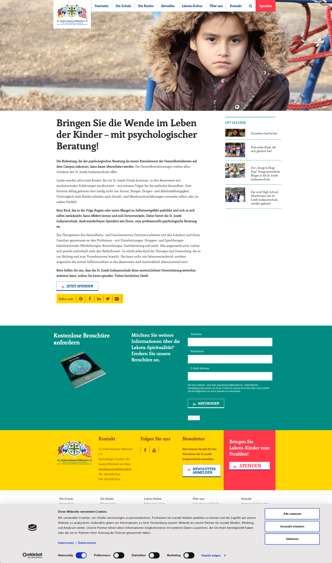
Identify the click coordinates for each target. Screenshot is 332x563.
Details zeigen (211, 555)
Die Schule (123, 6)
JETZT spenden (80, 286)
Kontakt (236, 6)
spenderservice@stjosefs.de (115, 469)
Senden (193, 418)
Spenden (265, 6)
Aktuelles (168, 6)
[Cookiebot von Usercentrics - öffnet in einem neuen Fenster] (32, 555)
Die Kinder (146, 6)
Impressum (67, 542)
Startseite (101, 6)
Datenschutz (87, 542)
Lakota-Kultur (192, 6)
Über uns (216, 6)
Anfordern (208, 403)
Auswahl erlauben (292, 526)
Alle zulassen (292, 513)
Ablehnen (292, 539)
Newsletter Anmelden (204, 470)
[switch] (118, 555)
